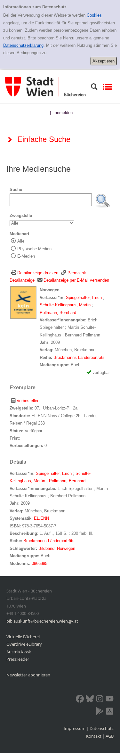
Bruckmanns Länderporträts (79, 357)
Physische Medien (34, 248)
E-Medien (26, 256)
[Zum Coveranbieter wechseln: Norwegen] (23, 302)
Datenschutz (102, 728)
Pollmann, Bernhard (58, 312)
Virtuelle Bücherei (23, 637)
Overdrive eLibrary (24, 644)
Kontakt (93, 736)
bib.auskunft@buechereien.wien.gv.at (42, 621)
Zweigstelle (21, 215)
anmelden (64, 112)
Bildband (46, 548)
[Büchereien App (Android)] (100, 712)
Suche (16, 189)
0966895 (39, 563)
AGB (110, 736)
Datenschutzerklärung (23, 45)
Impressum (75, 728)
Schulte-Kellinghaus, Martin (66, 304)
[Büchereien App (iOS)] (110, 712)
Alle (20, 241)
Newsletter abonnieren (28, 675)
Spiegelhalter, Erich (84, 297)
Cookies (94, 15)
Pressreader (17, 659)
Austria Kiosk (18, 652)
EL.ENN (41, 518)
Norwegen (66, 548)
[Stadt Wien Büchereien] (45, 86)
